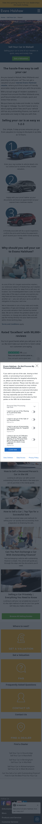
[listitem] (21, 406)
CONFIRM (13, 450)
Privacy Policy (34, 457)
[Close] (38, 366)
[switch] (33, 412)
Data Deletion (8, 457)
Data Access (21, 457)
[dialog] (21, 412)
